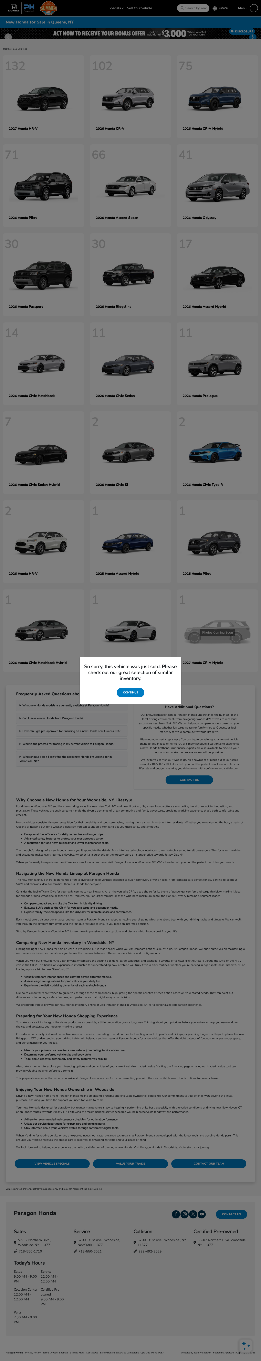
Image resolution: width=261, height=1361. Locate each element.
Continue (130, 692)
